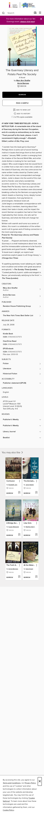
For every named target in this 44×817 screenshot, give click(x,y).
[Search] (3, 13)
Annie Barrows (23, 83)
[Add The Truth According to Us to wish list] (19, 576)
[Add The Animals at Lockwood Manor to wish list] (36, 492)
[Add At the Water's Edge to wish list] (36, 576)
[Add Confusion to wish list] (19, 492)
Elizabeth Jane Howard (13, 485)
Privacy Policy (30, 783)
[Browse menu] (40, 12)
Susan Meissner (13, 527)
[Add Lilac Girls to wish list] (36, 534)
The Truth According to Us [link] (12, 565)
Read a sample (22, 103)
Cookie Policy (8, 810)
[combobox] (17, 13)
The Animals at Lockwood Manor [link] (29, 481)
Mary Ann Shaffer (23, 81)
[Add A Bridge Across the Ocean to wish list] (19, 534)
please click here (27, 21)
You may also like (11, 452)
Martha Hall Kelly (31, 527)
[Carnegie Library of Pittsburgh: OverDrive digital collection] (22, 5)
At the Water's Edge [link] (29, 565)
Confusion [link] (10, 481)
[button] (22, 95)
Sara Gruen (29, 569)
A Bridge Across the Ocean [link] (12, 523)
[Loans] (35, 13)
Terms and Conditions (12, 783)
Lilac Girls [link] (27, 523)
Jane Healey (30, 485)
